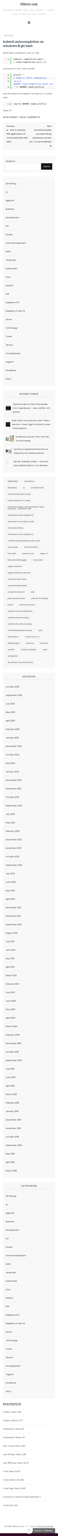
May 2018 (10, 1153)
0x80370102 (13, 481)
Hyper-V (44, 553)
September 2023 (14, 805)
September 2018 (14, 1145)
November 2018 (13, 1128)
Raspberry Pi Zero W (15, 311)
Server (9, 319)
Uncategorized (13, 353)
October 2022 (12, 856)
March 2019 (11, 1094)
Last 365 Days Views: (13, 1463)
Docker (9, 234)
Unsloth (11, 649)
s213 (40, 630)
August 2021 (11, 933)
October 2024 (13, 754)
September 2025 (14, 695)
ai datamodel (37, 487)
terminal (44, 643)
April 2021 (10, 967)
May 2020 (10, 1009)
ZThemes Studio (45, 1526)
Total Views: (9, 1471)
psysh (10, 604)
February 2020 (13, 1035)
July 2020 (10, 992)
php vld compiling (39, 598)
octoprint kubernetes (17, 585)
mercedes (38, 560)
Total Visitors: (9, 1480)
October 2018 (12, 1136)
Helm (22, 117)
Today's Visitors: (11, 1420)
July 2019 (10, 1068)
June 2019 (10, 1077)
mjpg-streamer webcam (19, 572)
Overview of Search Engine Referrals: (21, 1496)
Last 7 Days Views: (12, 1446)
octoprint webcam (16, 592)
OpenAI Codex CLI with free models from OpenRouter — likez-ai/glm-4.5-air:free (32, 408)
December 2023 (14, 780)
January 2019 (12, 1111)
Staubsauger (14, 643)
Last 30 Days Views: (12, 1454)
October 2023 (12, 797)
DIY (7, 226)
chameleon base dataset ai (20, 515)
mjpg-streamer (15, 566)
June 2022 (11, 882)
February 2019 (12, 1102)
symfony (30, 643)
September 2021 (14, 924)
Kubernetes (34, 117)
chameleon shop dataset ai (20, 534)
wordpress (13, 656)
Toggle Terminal (43, 1530)
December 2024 (14, 746)
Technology (11, 328)
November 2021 (13, 916)
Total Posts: (9, 1505)
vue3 (45, 649)
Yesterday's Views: (12, 1429)
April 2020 (10, 1018)
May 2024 (10, 763)
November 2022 (13, 848)
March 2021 (11, 975)
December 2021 (13, 907)
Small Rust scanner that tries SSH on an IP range (32, 438)
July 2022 (10, 873)
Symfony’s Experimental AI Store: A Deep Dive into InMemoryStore (31, 451)
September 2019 (14, 1060)
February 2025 (13, 729)
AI (6, 192)
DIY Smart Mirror (31, 547)
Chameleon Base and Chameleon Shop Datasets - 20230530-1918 (26, 508)
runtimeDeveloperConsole (20, 630)
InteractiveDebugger (17, 560)
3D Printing (11, 183)
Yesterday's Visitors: (13, 1437)
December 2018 (13, 1119)
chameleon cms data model (21, 521)
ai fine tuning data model (19, 494)
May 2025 (10, 712)
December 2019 (13, 1043)
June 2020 (11, 1001)
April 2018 (10, 1162)
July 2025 (10, 703)
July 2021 (10, 941)
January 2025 (12, 737)
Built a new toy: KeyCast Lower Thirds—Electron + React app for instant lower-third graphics (31, 424)
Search (10, 161)
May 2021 (10, 958)
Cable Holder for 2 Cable (19, 500)
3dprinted (12, 487)
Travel (9, 336)
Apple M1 (10, 200)
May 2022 (10, 890)
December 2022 (14, 839)
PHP (7, 294)
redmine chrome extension (20, 611)
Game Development (16, 243)
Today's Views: (10, 1412)
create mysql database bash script (24, 540)
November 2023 (13, 788)
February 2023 (13, 831)
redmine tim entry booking (20, 624)
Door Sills (12, 553)
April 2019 (10, 1085)
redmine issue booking (18, 617)
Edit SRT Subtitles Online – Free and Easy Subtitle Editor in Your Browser (31, 463)
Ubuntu (9, 345)
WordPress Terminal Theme (20, 662)
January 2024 (12, 771)
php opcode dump (16, 598)
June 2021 (10, 950)
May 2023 (10, 822)
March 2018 (11, 1170)
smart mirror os (32, 636)
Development (10, 117)
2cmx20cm (29, 481)
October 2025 (12, 686)
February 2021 (12, 984)
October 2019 (12, 1051)
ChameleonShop (15, 528)
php (33, 592)
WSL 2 (8, 378)
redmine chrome (27, 604)
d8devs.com (29, 4)
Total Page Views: (12, 1488)
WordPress (11, 370)
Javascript (11, 260)
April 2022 (10, 899)
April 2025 (10, 720)
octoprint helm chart (17, 579)
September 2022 (14, 865)
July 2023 (10, 814)
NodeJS (9, 285)
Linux (8, 277)
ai (24, 487)
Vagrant (10, 362)
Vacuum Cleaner (28, 649)
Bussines (10, 209)
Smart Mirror (13, 636)
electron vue (28, 553)
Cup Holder (13, 547)
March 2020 (11, 1026)
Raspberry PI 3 (12, 302)
